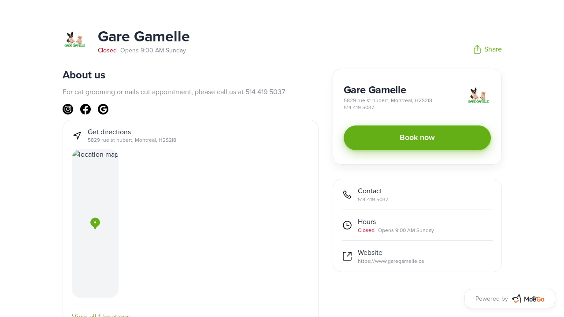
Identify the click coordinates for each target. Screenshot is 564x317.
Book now (417, 138)
